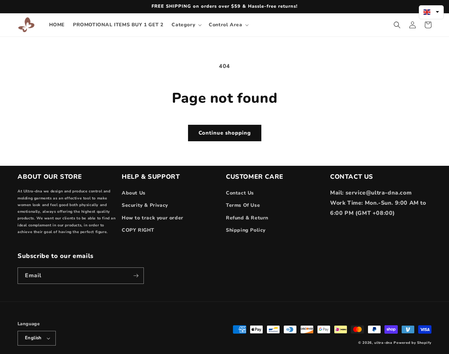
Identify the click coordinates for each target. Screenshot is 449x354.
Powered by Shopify (412, 342)
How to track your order (152, 218)
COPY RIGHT (138, 230)
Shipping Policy (246, 230)
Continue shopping (225, 132)
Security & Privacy (145, 205)
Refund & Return (247, 218)
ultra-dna (383, 342)
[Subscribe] (135, 275)
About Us (134, 193)
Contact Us (240, 193)
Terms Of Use (243, 205)
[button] (186, 25)
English (33, 338)
